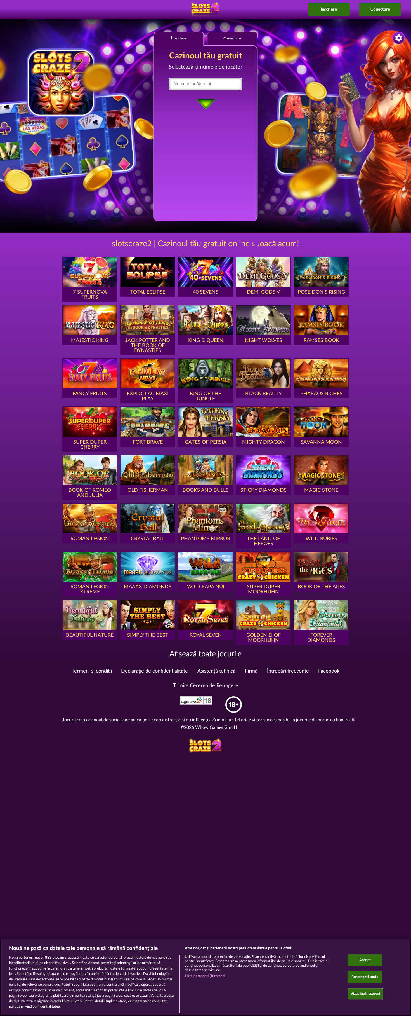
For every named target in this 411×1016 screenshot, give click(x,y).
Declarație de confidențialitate (154, 671)
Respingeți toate (364, 977)
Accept (365, 960)
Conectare (380, 9)
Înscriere (329, 9)
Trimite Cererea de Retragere (205, 685)
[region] (205, 978)
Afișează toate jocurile (205, 654)
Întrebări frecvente (288, 671)
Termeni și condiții (92, 671)
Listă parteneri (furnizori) (205, 976)
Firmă (251, 671)
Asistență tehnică (216, 671)
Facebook (328, 671)
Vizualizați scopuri (365, 994)
